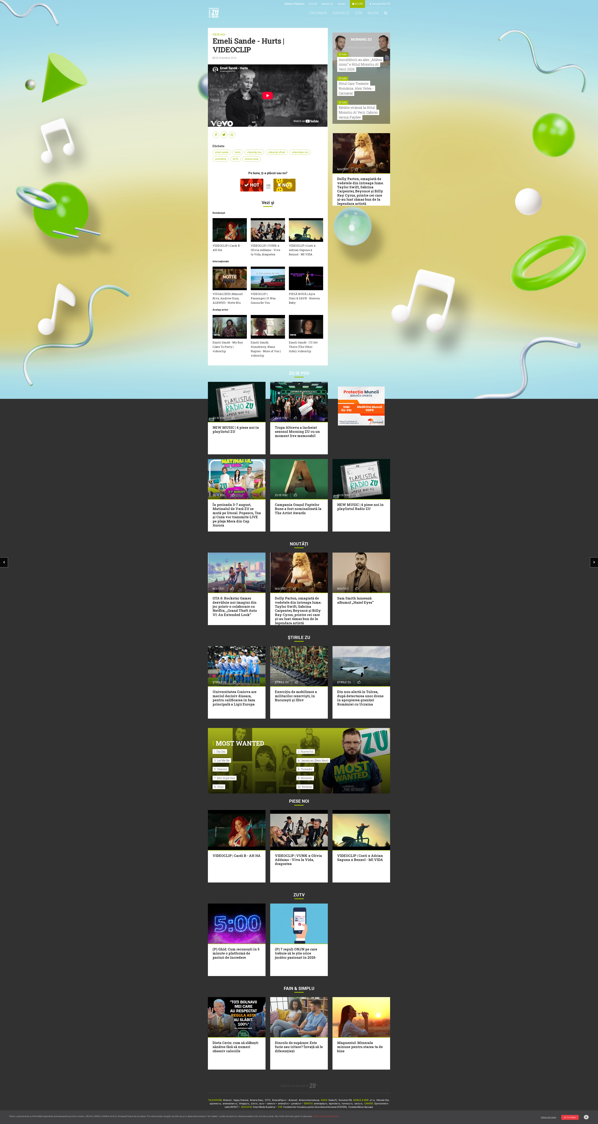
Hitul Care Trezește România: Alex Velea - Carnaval (356, 88)
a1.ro (372, 1100)
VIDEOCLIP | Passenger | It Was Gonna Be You (263, 298)
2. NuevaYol (305, 751)
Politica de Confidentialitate (325, 1116)
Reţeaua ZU (327, 3)
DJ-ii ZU (313, 3)
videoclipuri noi (300, 152)
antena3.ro (283, 1103)
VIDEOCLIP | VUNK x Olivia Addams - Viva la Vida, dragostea (265, 250)
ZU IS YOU (299, 373)
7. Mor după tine (224, 778)
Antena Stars (256, 1100)
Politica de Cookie (548, 1117)
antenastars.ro (230, 1103)
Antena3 (293, 1100)
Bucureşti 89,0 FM (380, 3)
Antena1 (227, 1100)
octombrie (220, 158)
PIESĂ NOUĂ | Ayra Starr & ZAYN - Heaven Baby (304, 298)
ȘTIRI (358, 13)
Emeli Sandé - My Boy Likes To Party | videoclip (228, 347)
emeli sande (221, 152)
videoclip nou (254, 152)
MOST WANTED (240, 743)
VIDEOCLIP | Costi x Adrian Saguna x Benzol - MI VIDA (302, 250)
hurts (237, 152)
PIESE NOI (219, 34)
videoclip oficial (276, 152)
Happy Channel (240, 1100)
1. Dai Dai (219, 751)
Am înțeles (571, 1117)
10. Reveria (305, 787)
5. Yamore (220, 769)
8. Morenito (305, 778)
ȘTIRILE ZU (299, 637)
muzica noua (251, 158)
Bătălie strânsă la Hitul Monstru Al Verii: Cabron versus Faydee (358, 112)
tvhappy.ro (244, 1103)
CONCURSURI (318, 13)
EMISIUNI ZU (341, 13)
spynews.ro (215, 1103)
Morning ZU (361, 39)
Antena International (309, 1100)
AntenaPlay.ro (279, 1100)
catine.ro (271, 1103)
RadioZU (333, 1100)
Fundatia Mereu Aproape (361, 1107)
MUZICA (373, 13)
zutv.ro (254, 1103)
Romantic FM (345, 1100)
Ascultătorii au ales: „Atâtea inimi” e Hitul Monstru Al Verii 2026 (360, 64)
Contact (341, 3)
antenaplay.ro (320, 1103)
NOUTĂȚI (299, 543)
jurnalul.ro (296, 1103)
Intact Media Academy (264, 1107)
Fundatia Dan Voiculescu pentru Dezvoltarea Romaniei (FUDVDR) (315, 1107)
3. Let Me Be (222, 760)
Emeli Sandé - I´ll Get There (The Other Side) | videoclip (303, 347)
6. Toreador (305, 769)
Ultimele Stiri (382, 1100)
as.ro (261, 1103)
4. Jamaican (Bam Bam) (313, 760)
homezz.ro (347, 1103)
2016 (235, 158)
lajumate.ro (334, 1103)
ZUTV (267, 1100)
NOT (286, 185)
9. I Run (219, 787)
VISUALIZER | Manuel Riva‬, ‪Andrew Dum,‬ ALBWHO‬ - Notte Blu (228, 298)
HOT (254, 185)
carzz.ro (358, 1103)
